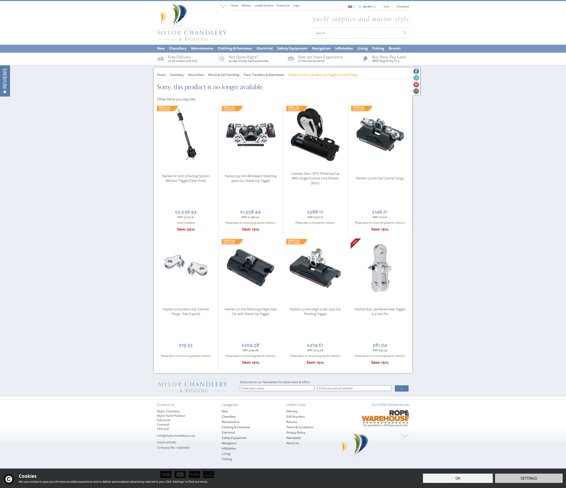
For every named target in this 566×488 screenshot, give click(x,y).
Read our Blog (416, 78)
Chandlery (229, 416)
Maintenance (230, 422)
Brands (395, 48)
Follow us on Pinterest (416, 84)
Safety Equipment (234, 438)
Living (226, 453)
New (225, 411)
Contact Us (283, 5)
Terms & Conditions (299, 427)
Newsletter (293, 438)
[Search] (405, 32)
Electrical (228, 432)
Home (234, 5)
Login (296, 5)
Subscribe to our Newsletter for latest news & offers (275, 382)
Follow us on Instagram (416, 91)
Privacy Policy (295, 432)
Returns (291, 422)
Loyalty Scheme (263, 5)
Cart (386, 6)
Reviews (5, 79)
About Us (292, 443)
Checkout (402, 6)
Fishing (227, 459)
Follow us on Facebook (416, 71)
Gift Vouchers (295, 416)
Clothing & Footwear (236, 427)
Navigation (229, 443)
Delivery (292, 411)
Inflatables (229, 448)
